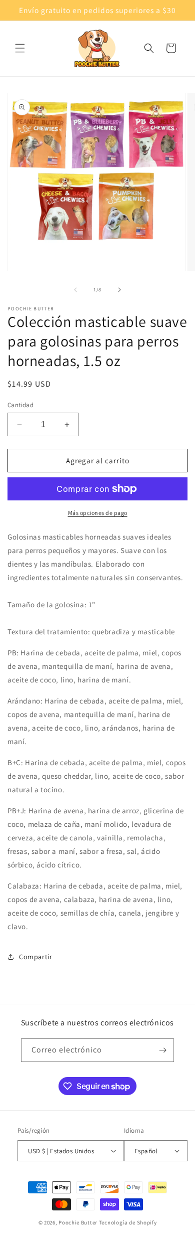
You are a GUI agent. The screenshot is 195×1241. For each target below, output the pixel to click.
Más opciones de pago (98, 512)
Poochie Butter (78, 1222)
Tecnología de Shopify (128, 1222)
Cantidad (21, 405)
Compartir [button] (35, 956)
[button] (20, 48)
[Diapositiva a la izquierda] (75, 290)
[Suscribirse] (163, 1050)
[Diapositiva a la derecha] (119, 290)
